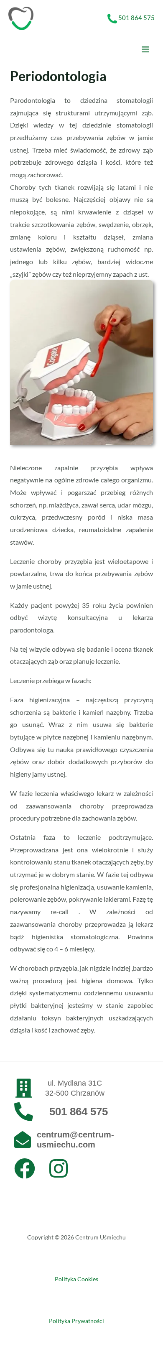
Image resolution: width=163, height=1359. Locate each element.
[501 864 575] (23, 1111)
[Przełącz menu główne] (145, 49)
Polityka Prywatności (76, 1320)
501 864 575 (136, 17)
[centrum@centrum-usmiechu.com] (22, 1139)
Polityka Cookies (76, 1279)
